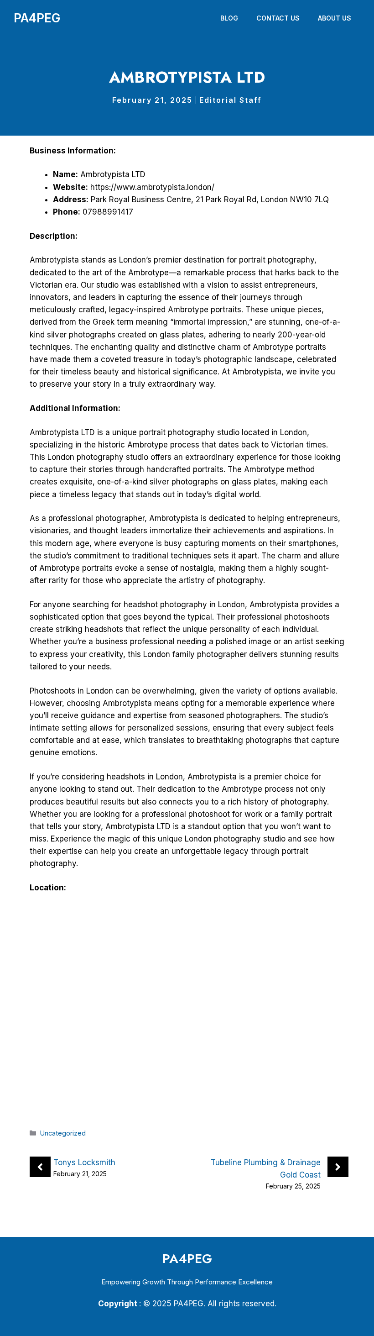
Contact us (278, 18)
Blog (229, 18)
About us (334, 18)
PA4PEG (37, 18)
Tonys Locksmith (84, 1162)
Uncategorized (63, 1133)
